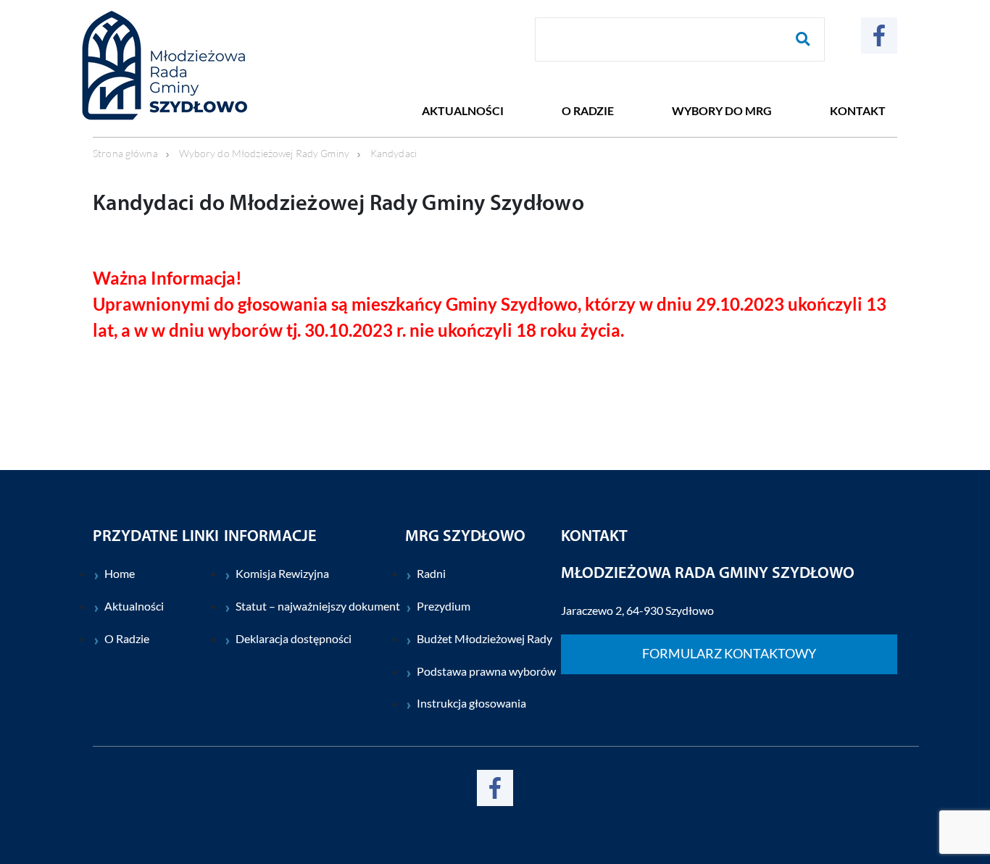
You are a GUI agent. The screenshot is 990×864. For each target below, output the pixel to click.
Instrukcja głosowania (471, 703)
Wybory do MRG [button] (722, 110)
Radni (431, 573)
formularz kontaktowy (729, 653)
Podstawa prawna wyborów (486, 671)
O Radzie (126, 638)
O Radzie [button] (588, 110)
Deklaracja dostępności (294, 638)
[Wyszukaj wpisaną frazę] (802, 39)
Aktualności (463, 110)
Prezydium (443, 606)
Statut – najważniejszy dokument (318, 606)
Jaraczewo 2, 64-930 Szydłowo (637, 610)
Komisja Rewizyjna (282, 573)
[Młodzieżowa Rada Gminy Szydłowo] (188, 65)
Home (119, 573)
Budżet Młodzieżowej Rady (484, 638)
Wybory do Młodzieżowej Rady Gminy (264, 153)
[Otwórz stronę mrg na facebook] (879, 35)
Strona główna (125, 153)
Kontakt (858, 110)
